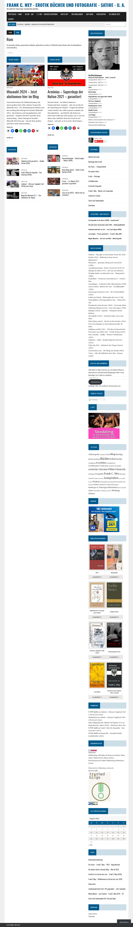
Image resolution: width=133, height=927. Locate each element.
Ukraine (109, 490)
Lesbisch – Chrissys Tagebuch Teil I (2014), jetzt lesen (32, 185)
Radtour (97, 484)
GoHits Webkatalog (108, 760)
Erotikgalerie (110, 463)
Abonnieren (95, 382)
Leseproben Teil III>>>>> (97, 85)
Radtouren (103, 485)
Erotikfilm (101, 462)
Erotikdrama (92, 463)
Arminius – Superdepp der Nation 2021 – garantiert (65, 94)
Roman (119, 487)
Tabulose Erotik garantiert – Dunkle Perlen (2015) (32, 162)
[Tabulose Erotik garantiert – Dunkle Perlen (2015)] (13, 163)
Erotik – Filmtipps (94, 176)
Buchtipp (119, 454)
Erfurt (113, 458)
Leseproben (111, 478)
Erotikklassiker (77, 14)
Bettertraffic (93, 770)
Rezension (112, 487)
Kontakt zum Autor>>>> (97, 122)
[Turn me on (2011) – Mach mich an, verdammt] (54, 195)
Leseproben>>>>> (95, 89)
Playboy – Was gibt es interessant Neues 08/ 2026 (107, 254)
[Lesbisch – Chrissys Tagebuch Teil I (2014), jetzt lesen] (13, 186)
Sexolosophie (101, 14)
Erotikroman (104, 466)
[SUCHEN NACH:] (115, 24)
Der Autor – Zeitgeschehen (97, 166)
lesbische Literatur (99, 478)
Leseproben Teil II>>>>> (97, 82)
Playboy (96, 481)
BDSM (108, 454)
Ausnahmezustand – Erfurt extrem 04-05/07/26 (106, 268)
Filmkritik (120, 469)
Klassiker (123, 474)
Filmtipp (91, 474)
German (94, 400)
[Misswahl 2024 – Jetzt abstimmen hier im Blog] (26, 85)
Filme (111, 469)
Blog (112, 454)
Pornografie (103, 482)
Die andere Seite (114, 14)
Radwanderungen (112, 485)
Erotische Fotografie (94, 186)
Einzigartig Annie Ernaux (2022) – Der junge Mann (107, 305)
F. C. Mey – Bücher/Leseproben (47, 14)
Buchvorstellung (94, 459)
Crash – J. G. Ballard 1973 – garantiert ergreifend (71, 182)
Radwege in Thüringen (98, 487)
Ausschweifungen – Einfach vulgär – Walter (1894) (73, 159)
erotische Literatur (98, 469)
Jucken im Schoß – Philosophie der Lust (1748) (105, 297)
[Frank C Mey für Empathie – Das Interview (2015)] (13, 174)
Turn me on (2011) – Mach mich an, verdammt (73, 193)
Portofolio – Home (15, 14)
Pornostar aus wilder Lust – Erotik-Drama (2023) (106, 332)
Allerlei (11, 19)
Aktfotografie (94, 454)
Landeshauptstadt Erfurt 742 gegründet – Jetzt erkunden (106, 889)
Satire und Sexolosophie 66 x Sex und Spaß (102, 898)
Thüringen (104, 491)
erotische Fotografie (115, 466)
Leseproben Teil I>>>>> (97, 80)
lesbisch (91, 478)
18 (96, 835)
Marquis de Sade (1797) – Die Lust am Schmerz (105, 270)
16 (123, 832)
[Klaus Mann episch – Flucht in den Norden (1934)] (54, 172)
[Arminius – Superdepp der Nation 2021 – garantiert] (67, 85)
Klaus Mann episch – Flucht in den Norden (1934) (73, 171)
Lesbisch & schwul (94, 196)
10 (91, 832)
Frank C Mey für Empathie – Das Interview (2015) (31, 173)
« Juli (90, 845)
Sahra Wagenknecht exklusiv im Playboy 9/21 (105, 722)
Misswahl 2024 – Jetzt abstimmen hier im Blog (23, 94)
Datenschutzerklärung (96, 125)
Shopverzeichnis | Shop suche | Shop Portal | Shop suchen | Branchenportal (106, 758)
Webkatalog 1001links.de (97, 755)
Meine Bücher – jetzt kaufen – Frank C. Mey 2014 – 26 (106, 894)
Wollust (91, 493)
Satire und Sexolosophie (96, 200)
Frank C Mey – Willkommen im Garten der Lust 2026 (105, 879)
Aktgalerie (103, 454)
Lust (120, 478)
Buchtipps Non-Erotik (95, 162)
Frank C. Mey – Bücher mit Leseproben (100, 191)
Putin (124, 482)
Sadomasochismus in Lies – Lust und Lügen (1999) (107, 308)
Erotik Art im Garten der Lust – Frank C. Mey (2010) (105, 874)
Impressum (92, 884)
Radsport (90, 484)
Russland (124, 487)
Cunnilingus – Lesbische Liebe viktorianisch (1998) (107, 284)
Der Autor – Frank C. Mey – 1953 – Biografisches (104, 864)
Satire (90, 490)
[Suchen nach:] (17, 52)
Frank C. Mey (111, 473)
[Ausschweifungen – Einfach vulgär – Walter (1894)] (54, 160)
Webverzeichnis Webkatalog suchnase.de (101, 768)
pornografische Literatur (115, 482)
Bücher (105, 459)
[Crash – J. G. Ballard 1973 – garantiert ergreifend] (54, 183)
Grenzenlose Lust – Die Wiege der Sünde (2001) (106, 350)
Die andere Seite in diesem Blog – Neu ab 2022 (103, 869)
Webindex (92, 752)
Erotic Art (64, 14)
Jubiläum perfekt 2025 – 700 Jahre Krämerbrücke (106, 329)
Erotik (119, 459)
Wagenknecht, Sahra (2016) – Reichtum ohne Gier (107, 725)
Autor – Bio (29, 14)
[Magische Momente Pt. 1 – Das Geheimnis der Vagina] (13, 197)
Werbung (116, 490)
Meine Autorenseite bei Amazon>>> (101, 119)
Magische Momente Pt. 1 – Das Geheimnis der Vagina (31, 196)
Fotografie (99, 474)
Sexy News (89, 14)
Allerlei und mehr (94, 157)
